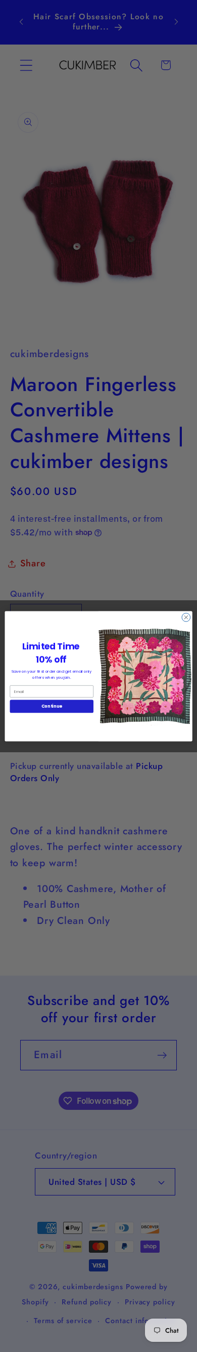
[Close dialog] (186, 617)
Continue (51, 706)
